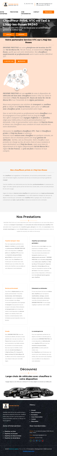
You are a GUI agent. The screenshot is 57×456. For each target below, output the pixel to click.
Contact (36, 12)
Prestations (14, 12)
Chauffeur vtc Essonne (11, 433)
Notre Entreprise (3, 12)
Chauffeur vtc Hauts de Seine (12, 436)
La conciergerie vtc (37, 331)
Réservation (48, 12)
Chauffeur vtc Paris (10, 431)
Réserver (21, 34)
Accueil (33, 410)
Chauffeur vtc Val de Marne (12, 438)
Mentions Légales (13, 449)
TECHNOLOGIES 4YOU (28, 451)
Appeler (8, 34)
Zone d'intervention (26, 12)
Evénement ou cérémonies (39, 288)
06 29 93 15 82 (9, 61)
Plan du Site (22, 449)
